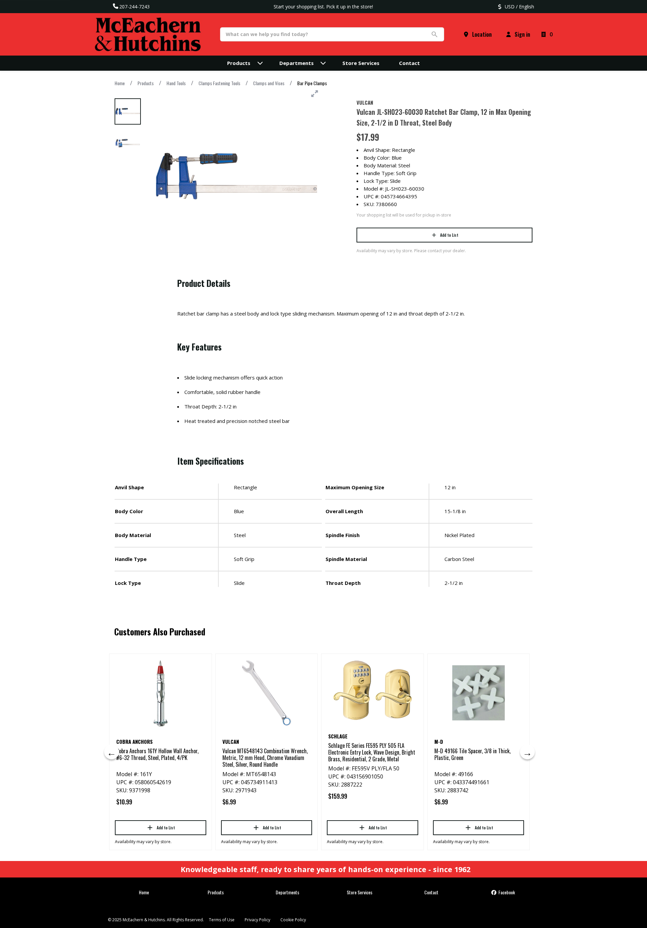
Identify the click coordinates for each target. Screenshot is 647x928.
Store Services (359, 892)
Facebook (506, 892)
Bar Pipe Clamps (312, 83)
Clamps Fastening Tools (219, 83)
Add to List (449, 235)
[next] (527, 751)
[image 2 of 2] (128, 143)
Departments (287, 892)
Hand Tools (176, 83)
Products (145, 83)
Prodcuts (216, 892)
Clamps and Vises (268, 83)
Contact (431, 892)
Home (120, 83)
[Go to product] (160, 693)
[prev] (111, 751)
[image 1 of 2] (128, 111)
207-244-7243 (134, 6)
